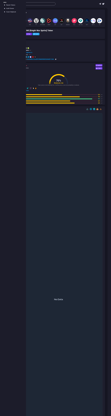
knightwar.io (28, 52)
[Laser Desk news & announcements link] (103, 4)
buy (29, 34)
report (100, 68)
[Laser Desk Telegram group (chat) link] (100, 4)
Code (27, 90)
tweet (36, 34)
